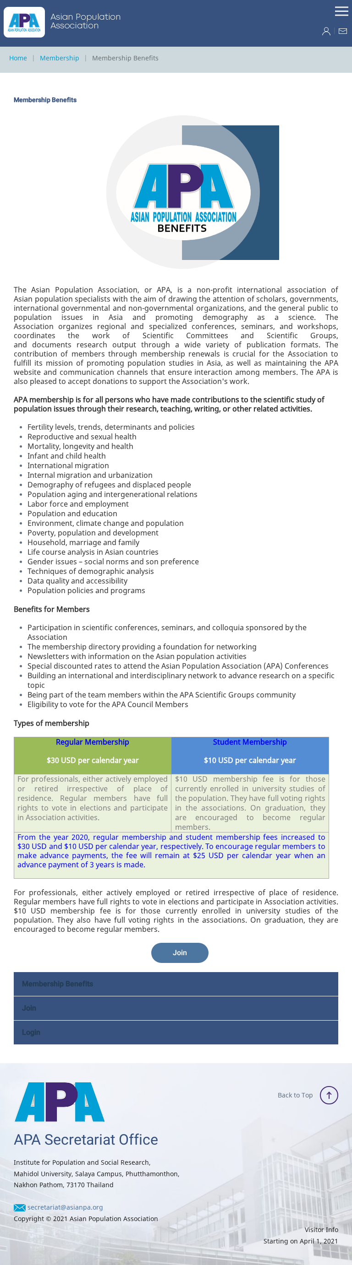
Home (18, 58)
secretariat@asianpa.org (65, 1207)
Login (31, 1032)
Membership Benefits (57, 983)
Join (179, 952)
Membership (59, 58)
